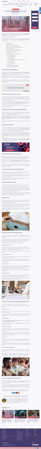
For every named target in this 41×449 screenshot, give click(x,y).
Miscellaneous (36, 3)
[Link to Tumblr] (40, 13)
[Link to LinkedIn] (15, 393)
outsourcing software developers (16, 160)
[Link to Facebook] (13, 393)
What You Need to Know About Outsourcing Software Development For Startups (7, 420)
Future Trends (21, 3)
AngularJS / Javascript (28, 430)
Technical (30, 4)
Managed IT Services (19, 436)
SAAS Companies (35, 430)
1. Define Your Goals (11, 60)
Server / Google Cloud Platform (28, 434)
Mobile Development (6, 4)
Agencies (35, 433)
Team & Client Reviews (4, 433)
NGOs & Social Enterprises (36, 435)
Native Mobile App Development (20, 433)
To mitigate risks (9, 52)
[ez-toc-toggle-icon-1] (24, 43)
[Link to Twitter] (40, 12)
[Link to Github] (17, 393)
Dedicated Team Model (11, 55)
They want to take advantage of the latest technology (15, 47)
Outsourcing (12, 4)
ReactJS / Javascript (27, 432)
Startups (34, 431)
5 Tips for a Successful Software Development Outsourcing (16, 59)
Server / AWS (27, 433)
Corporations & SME (36, 434)
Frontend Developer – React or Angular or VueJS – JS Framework (8, 436)
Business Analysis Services (19, 434)
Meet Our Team (3, 430)
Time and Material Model (12, 56)
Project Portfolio (3, 432)
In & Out (26, 3)
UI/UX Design (18, 430)
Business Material (16, 3)
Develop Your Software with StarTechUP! (13, 66)
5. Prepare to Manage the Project (13, 65)
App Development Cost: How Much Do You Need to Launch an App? (8, 445)
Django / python (27, 435)
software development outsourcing (24, 139)
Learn (31, 3)
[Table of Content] (24, 43)
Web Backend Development (19, 437)
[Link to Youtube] (19, 393)
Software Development (24, 4)
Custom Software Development (20, 432)
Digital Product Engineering (19, 431)
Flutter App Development (19, 439)
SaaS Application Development (20, 435)
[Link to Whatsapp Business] (33, 444)
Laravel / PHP (27, 431)
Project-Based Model (11, 58)
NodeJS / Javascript (27, 436)
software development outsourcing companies (11, 320)
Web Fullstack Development (19, 438)
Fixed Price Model (11, 57)
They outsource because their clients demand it (14, 50)
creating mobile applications (15, 72)
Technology (35, 4)
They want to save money (10, 48)
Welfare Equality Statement (5, 431)
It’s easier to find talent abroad (11, 51)
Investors (34, 432)
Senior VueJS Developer (4, 437)
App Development (10, 3)
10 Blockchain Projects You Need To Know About (7, 444)
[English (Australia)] (31, 1)
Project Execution (17, 4)
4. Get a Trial (10, 64)
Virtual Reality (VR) (23, 117)
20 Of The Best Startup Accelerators (5, 443)
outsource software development (24, 128)
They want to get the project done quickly (13, 49)
